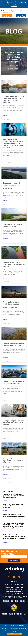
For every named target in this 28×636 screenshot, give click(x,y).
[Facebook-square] (14, 6)
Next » (20, 482)
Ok (8, 633)
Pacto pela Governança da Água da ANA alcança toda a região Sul (13, 461)
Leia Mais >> (5, 115)
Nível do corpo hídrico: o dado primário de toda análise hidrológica (14, 515)
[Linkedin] (16, 6)
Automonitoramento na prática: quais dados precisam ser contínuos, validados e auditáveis (14, 99)
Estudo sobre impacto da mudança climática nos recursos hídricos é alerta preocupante (12, 186)
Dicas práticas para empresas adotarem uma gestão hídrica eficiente (13, 422)
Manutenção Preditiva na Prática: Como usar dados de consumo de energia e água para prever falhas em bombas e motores (13, 143)
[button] (21, 10)
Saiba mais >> (5, 500)
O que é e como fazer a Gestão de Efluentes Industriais (13, 382)
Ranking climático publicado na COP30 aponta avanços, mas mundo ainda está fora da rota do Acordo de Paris (14, 537)
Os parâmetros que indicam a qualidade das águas (13, 225)
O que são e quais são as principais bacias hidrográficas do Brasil (14, 264)
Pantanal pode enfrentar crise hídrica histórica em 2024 (13, 344)
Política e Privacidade (16, 633)
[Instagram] (12, 6)
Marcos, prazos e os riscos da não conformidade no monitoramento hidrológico (14, 57)
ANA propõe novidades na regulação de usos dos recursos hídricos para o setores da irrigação (12, 305)
